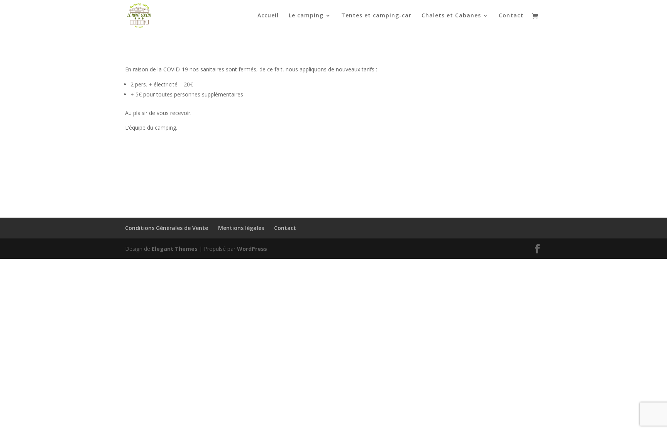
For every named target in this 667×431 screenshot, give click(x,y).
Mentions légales (241, 228)
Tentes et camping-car (376, 16)
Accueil (268, 16)
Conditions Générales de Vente (166, 228)
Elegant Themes (175, 248)
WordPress (252, 248)
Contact (511, 16)
